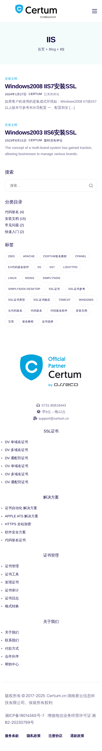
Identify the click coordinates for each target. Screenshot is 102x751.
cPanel (81, 256)
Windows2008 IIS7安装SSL (40, 86)
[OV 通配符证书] (51, 463)
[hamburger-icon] (94, 11)
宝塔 (11, 321)
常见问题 (12, 225)
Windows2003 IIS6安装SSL (40, 132)
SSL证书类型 (16, 299)
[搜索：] (51, 185)
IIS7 (52, 267)
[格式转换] (51, 587)
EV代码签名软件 (18, 267)
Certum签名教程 (55, 256)
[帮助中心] (51, 650)
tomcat (65, 299)
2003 (11, 256)
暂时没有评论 (53, 140)
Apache (29, 256)
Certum (35, 94)
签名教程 (28, 321)
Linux (12, 278)
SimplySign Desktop (24, 289)
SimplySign (51, 278)
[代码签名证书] (51, 525)
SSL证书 (54, 289)
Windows (86, 299)
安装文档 (11, 78)
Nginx (29, 278)
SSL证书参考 (76, 289)
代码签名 (12, 212)
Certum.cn (57, 695)
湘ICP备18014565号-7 (24, 715)
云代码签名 (15, 310)
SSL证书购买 (41, 299)
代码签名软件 (59, 310)
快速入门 (12, 232)
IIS (39, 267)
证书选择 (47, 321)
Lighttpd (70, 267)
